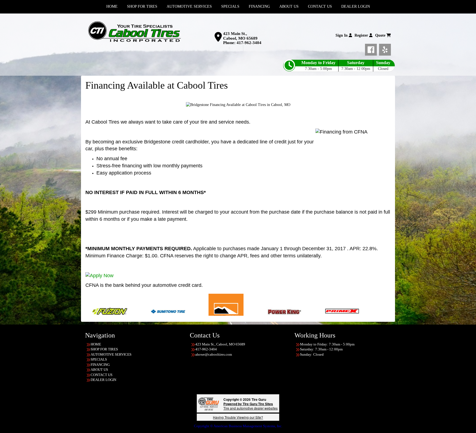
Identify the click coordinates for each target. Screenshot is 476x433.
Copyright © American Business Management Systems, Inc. (238, 426)
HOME (96, 344)
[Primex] (306, 311)
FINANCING (100, 365)
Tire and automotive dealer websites (250, 405)
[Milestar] (190, 311)
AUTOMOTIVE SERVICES (111, 354)
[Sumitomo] (132, 311)
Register (362, 35)
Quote (380, 35)
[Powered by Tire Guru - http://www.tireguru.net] (208, 403)
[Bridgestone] (381, 311)
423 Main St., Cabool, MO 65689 (240, 35)
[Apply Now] (99, 275)
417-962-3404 (249, 42)
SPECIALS (99, 359)
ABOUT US (99, 369)
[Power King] (248, 311)
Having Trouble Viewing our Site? (238, 417)
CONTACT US (101, 375)
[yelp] (385, 49)
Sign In (342, 35)
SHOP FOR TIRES (104, 349)
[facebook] (372, 49)
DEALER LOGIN (103, 380)
